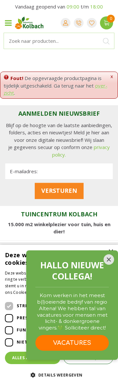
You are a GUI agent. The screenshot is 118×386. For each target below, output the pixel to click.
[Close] (109, 259)
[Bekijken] (106, 22)
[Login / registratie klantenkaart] (65, 23)
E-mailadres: (24, 171)
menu (8, 23)
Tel (79, 23)
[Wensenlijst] (92, 23)
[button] (59, 374)
